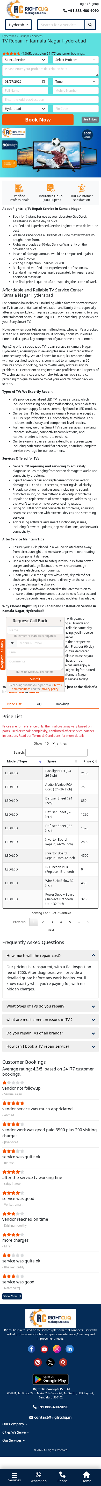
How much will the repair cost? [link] (33, 955)
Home (86, 1480)
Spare (51, 761)
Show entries (50, 743)
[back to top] (89, 1461)
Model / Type (17, 761)
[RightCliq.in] (27, 9)
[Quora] (63, 1362)
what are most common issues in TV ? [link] (39, 1019)
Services (14, 1480)
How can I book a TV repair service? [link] (37, 1046)
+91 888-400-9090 (83, 10)
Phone (62, 1480)
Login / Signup (88, 4)
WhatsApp (39, 1480)
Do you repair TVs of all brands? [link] (34, 1033)
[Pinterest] (38, 1362)
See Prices (90, 119)
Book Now (38, 119)
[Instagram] (57, 1349)
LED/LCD (11, 773)
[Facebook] (31, 1349)
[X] (50, 1362)
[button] (50, 1424)
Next (50, 930)
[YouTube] (44, 1349)
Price (87, 761)
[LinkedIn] (69, 1349)
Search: (19, 752)
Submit (35, 679)
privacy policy (49, 689)
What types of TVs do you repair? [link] (35, 1006)
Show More (10, 1296)
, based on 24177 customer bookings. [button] (53, 53)
